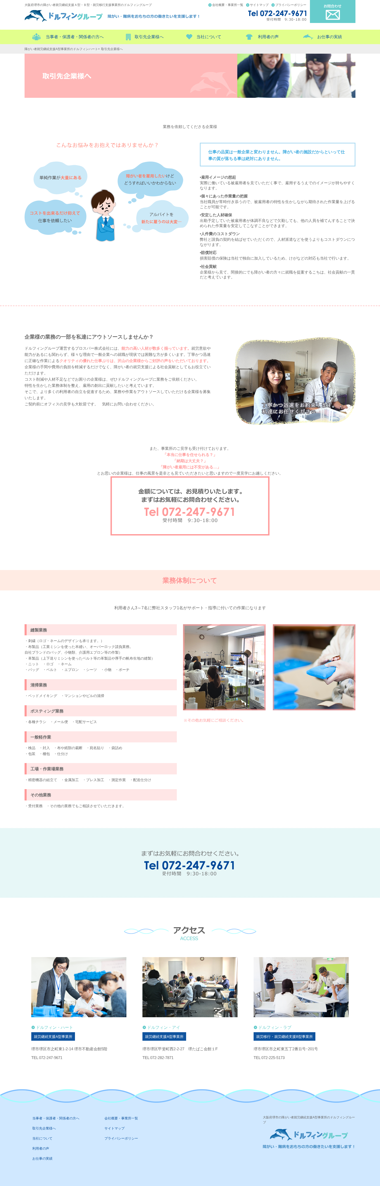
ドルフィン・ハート (54, 1027)
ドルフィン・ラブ (274, 1027)
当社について (208, 37)
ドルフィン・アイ (163, 1027)
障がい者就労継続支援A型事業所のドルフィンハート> (62, 49)
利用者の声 (268, 37)
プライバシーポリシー (290, 5)
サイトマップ (259, 5)
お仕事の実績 (329, 37)
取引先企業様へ (149, 37)
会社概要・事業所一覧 (227, 5)
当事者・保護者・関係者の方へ (75, 37)
